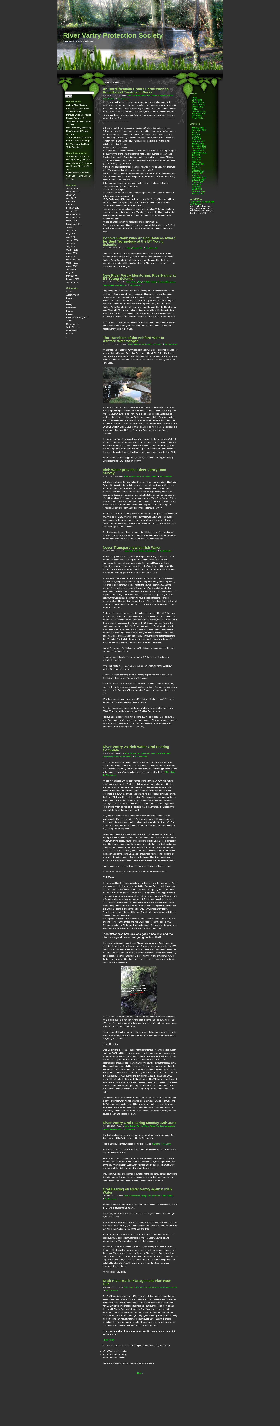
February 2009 (72, 279)
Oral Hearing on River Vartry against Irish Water (137, 1190)
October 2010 (72, 250)
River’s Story (197, 107)
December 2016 (73, 214)
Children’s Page (199, 111)
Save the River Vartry (161, 1144)
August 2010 (71, 253)
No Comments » (124, 99)
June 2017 (71, 198)
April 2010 (70, 256)
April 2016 (70, 237)
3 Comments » (129, 1129)
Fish (68, 301)
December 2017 (73, 192)
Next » (140, 1373)
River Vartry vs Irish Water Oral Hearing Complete (136, 748)
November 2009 (73, 260)
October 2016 (72, 221)
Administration (72, 295)
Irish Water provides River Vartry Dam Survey (134, 471)
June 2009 (71, 269)
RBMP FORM (109, 1340)
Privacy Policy (198, 118)
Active (69, 292)
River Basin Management (77, 317)
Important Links (198, 113)
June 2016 (71, 230)
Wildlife (69, 334)
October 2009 (72, 263)
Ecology (69, 298)
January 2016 (72, 240)
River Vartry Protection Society (113, 35)
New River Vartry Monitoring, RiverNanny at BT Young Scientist (78, 131)
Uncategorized (72, 324)
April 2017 (70, 205)
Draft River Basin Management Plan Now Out (137, 1282)
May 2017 (70, 201)
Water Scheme (72, 330)
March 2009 (71, 276)
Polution (70, 314)
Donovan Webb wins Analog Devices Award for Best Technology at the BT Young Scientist (139, 241)
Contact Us (197, 116)
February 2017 (72, 208)
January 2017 (72, 211)
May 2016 (70, 234)
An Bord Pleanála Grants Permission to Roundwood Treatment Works (78, 108)
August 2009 (71, 266)
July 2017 (70, 195)
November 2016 (73, 217)
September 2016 (73, 224)
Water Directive (73, 327)
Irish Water (71, 308)
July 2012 (70, 247)
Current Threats (199, 104)
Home (194, 98)
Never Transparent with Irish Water (132, 548)
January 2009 (72, 282)
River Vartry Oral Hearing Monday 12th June (79, 166)
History (69, 304)
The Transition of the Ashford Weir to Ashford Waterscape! (133, 339)
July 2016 (70, 227)
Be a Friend (197, 100)
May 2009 (70, 273)
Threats (69, 321)
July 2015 (70, 243)
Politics (69, 311)
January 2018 (72, 188)
